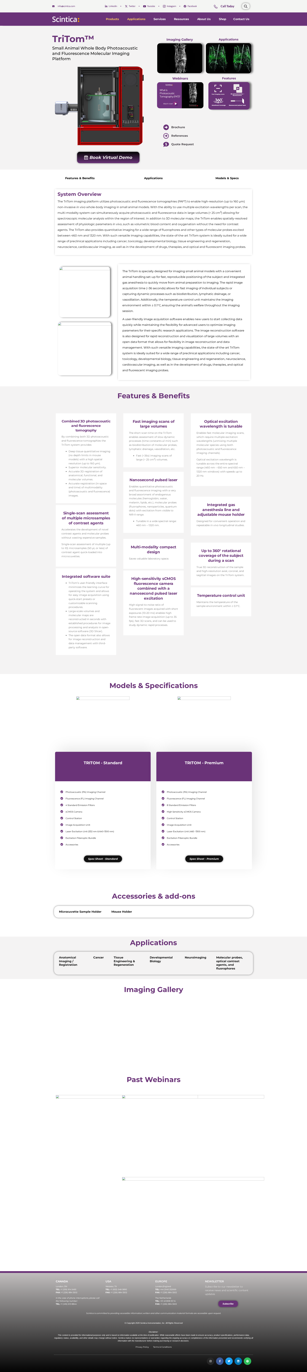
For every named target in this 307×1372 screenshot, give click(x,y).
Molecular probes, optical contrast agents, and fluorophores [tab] (229, 963)
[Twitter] (229, 1361)
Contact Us (241, 19)
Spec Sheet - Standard (103, 858)
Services (160, 19)
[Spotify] (247, 1361)
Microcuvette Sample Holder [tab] (80, 911)
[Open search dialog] (246, 6)
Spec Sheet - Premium (204, 858)
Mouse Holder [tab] (121, 911)
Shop (222, 19)
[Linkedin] (238, 1361)
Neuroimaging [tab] (195, 957)
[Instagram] (210, 1361)
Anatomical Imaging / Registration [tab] (68, 961)
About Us (204, 19)
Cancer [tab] (98, 957)
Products (112, 19)
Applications (136, 19)
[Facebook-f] (219, 1361)
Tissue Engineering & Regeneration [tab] (124, 961)
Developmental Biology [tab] (161, 959)
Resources (181, 19)
